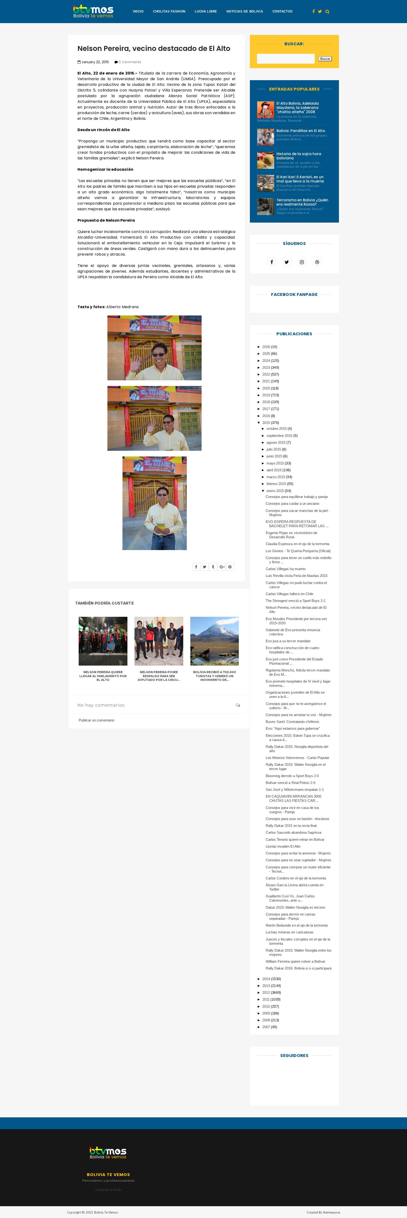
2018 (266, 402)
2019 (266, 395)
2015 (266, 423)
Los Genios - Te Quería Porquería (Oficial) (298, 551)
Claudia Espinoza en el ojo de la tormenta (297, 544)
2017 (266, 409)
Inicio (138, 11)
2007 (266, 1027)
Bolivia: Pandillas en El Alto (301, 130)
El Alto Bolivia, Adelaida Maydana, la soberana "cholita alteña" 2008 (298, 107)
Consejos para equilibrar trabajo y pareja (297, 497)
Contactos (283, 11)
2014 (266, 979)
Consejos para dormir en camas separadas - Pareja (290, 916)
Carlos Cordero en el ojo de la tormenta (296, 878)
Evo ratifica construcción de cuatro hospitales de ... (292, 650)
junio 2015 (275, 456)
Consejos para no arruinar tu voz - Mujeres (299, 715)
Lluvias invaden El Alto (283, 846)
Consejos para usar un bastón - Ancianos (297, 819)
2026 (266, 347)
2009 (266, 1013)
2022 (266, 374)
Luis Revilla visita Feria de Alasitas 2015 (296, 576)
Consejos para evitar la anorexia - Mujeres (298, 853)
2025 (266, 354)
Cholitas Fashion (169, 11)
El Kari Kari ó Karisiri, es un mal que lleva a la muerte (300, 179)
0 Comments (130, 62)
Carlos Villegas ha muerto (285, 569)
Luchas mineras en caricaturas (289, 932)
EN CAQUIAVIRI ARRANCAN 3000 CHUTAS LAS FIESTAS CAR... (293, 798)
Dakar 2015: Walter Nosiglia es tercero (295, 907)
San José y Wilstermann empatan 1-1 (295, 789)
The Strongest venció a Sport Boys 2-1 (296, 601)
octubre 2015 (277, 429)
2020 (266, 388)
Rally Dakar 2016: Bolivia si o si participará (298, 968)
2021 (266, 381)
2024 (266, 361)
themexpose (331, 1212)
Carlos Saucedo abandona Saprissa (293, 832)
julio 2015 (274, 449)
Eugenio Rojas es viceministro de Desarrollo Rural (291, 535)
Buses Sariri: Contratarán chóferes (292, 722)
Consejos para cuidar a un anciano (292, 503)
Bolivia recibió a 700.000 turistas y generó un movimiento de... (214, 676)
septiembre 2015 (280, 436)
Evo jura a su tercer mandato (288, 641)
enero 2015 (276, 491)
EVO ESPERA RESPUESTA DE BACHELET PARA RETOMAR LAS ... (297, 524)
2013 (266, 986)
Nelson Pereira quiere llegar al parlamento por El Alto (103, 676)
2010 (266, 1006)
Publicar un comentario (96, 720)
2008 (266, 1020)
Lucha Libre (206, 11)
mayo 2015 (276, 463)
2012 (266, 992)
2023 (266, 367)
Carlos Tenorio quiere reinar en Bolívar (295, 839)
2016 (266, 416)
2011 (266, 999)
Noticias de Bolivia (245, 11)
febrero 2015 (277, 484)
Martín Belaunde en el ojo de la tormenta (297, 925)
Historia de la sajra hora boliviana (299, 156)
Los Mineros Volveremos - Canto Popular (297, 758)
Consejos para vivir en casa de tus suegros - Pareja (292, 810)
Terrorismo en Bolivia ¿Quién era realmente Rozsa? (303, 202)
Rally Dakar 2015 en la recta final (291, 826)
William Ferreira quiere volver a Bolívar (295, 961)
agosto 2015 (276, 442)
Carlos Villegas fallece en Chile (289, 594)
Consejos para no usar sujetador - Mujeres (298, 860)
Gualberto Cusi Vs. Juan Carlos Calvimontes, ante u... (290, 898)
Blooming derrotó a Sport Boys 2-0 (292, 776)
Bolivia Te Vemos (106, 1212)
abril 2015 (274, 470)
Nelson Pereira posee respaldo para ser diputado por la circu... (159, 676)
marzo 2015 (276, 477)
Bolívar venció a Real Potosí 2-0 (290, 783)
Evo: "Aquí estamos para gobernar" (293, 728)
